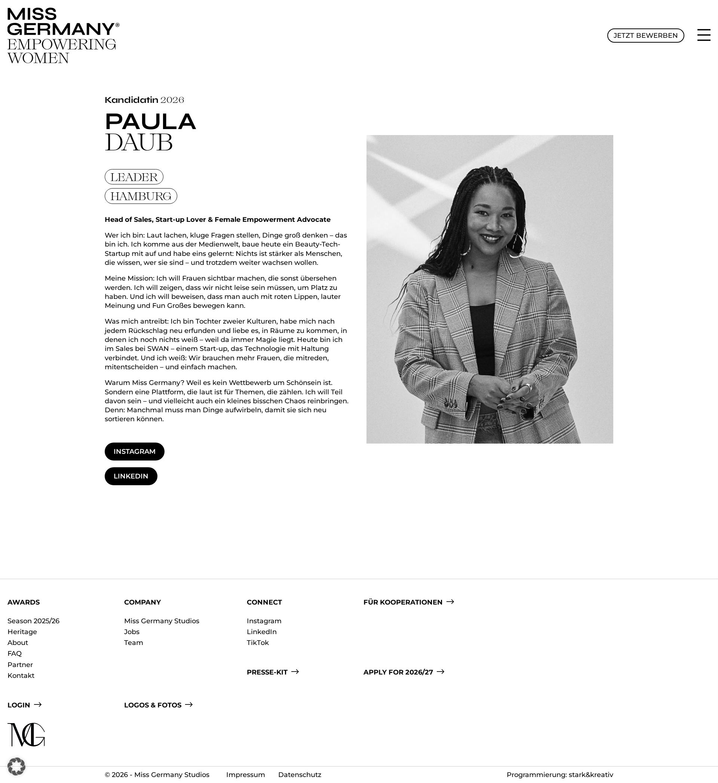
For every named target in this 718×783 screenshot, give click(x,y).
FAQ (14, 653)
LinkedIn (131, 476)
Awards (23, 602)
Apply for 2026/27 (398, 672)
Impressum (245, 775)
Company (142, 602)
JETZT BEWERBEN (646, 35)
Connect (264, 602)
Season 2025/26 (33, 621)
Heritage (22, 632)
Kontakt (20, 676)
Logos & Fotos (152, 705)
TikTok (258, 643)
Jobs (131, 632)
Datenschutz (299, 775)
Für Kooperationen (403, 602)
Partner (20, 665)
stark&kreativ (591, 775)
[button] (16, 766)
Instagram (135, 451)
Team (133, 643)
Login (18, 705)
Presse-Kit (267, 672)
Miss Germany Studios (161, 621)
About (17, 643)
